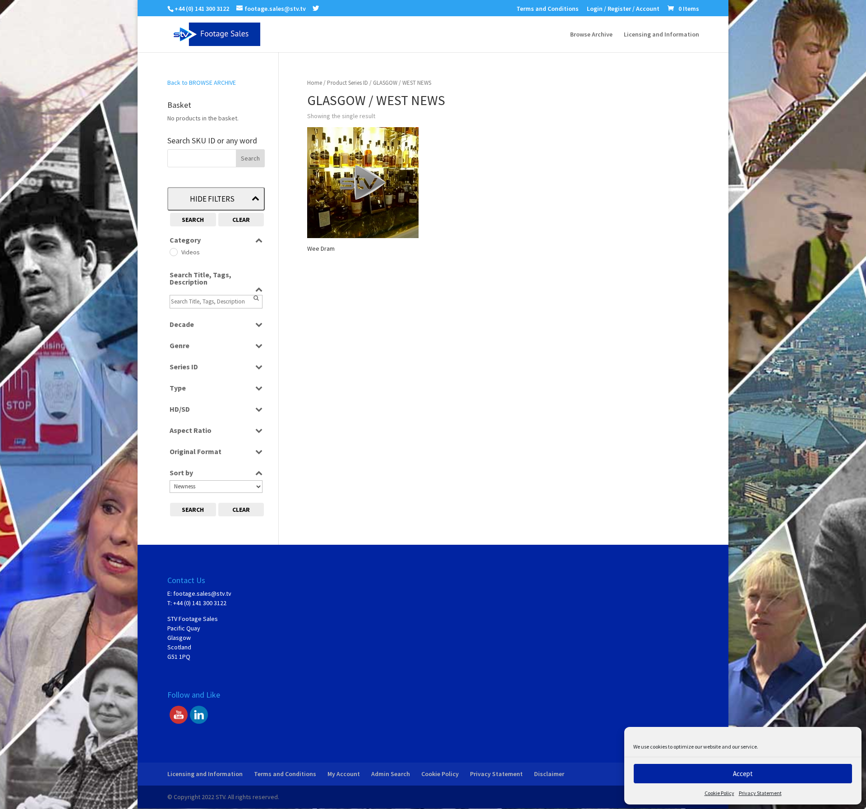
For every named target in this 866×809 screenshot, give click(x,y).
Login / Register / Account (623, 9)
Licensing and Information (661, 34)
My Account (343, 774)
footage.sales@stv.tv (202, 593)
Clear (241, 220)
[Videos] (173, 251)
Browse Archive (591, 34)
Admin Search (390, 774)
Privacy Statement (760, 793)
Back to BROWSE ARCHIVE (201, 82)
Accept (743, 773)
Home (314, 83)
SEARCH (193, 220)
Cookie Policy (719, 793)
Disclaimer (549, 774)
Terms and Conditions (547, 9)
